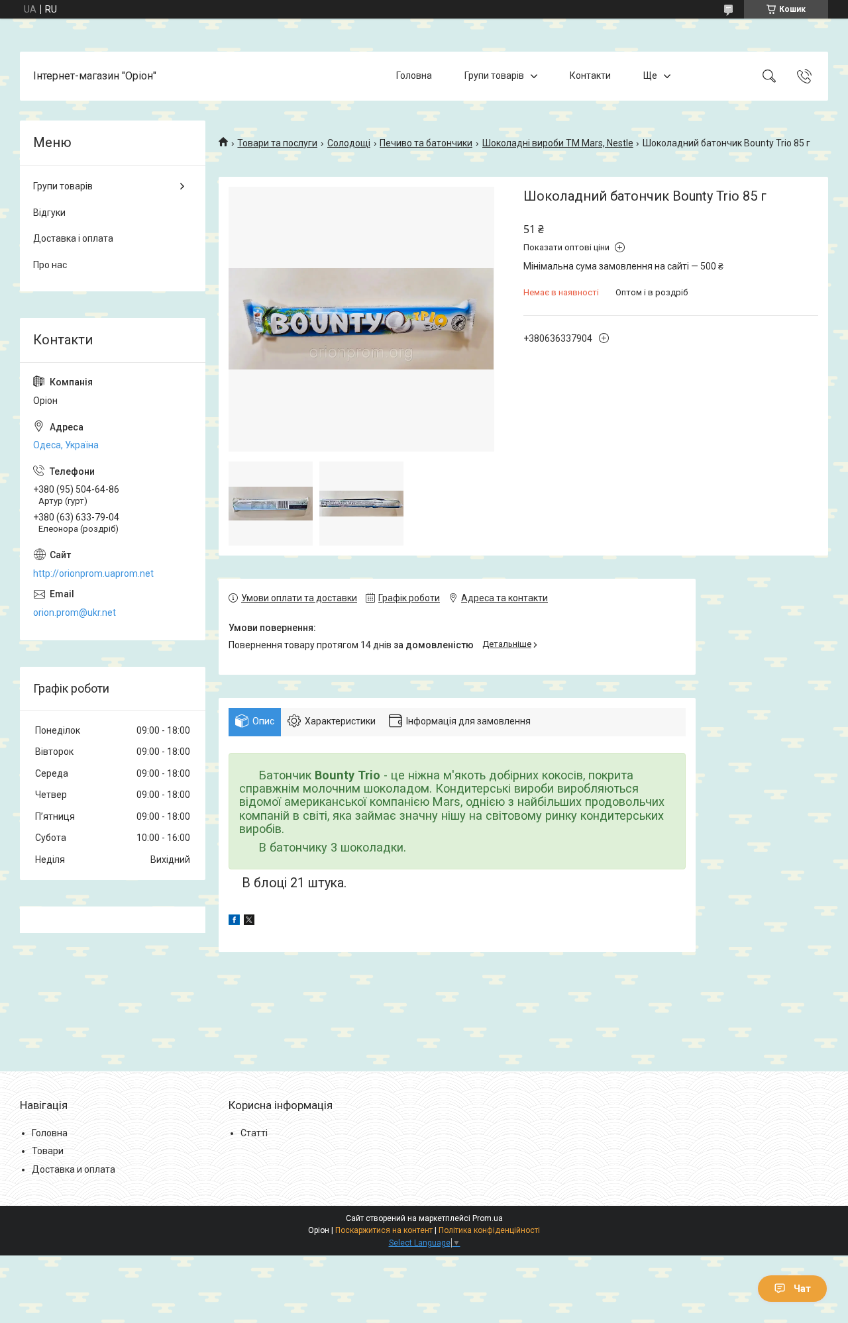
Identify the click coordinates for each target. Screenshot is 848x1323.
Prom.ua (487, 1218)
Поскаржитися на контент (384, 1230)
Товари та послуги (277, 143)
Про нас (50, 265)
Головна (414, 75)
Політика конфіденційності (489, 1230)
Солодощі (348, 143)
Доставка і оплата (73, 238)
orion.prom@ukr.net (74, 612)
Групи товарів (494, 75)
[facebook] (234, 921)
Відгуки (49, 212)
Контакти (590, 75)
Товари (48, 1151)
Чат (802, 1288)
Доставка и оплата (73, 1169)
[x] (249, 921)
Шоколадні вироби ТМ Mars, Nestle (557, 143)
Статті (254, 1133)
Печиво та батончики (426, 143)
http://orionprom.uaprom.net (93, 573)
